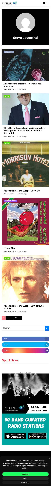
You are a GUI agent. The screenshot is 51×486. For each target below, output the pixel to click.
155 (16, 318)
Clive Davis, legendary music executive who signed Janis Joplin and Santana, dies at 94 (24, 130)
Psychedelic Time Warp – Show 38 (22, 190)
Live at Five (9, 248)
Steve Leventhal (9, 89)
